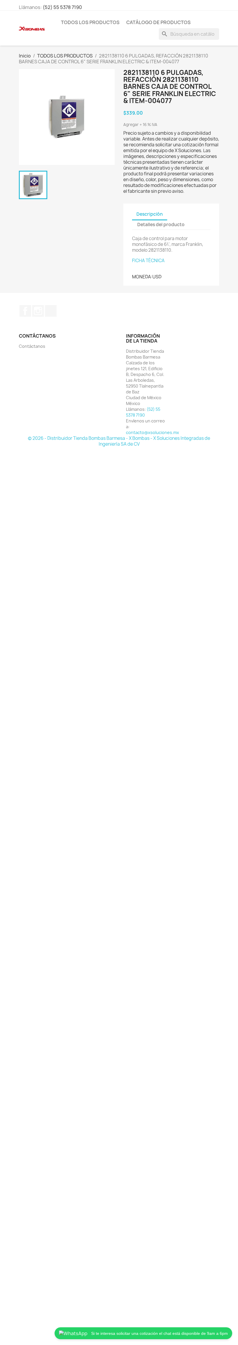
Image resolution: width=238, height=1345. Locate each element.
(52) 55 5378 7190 (62, 7)
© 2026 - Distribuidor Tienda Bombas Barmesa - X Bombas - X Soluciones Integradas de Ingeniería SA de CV (119, 441)
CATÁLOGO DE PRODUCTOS (158, 22)
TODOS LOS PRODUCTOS (90, 22)
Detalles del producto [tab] (161, 225)
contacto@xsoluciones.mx (152, 432)
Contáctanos (32, 346)
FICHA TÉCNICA (148, 261)
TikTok (51, 311)
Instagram (38, 311)
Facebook (25, 311)
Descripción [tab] (149, 214)
